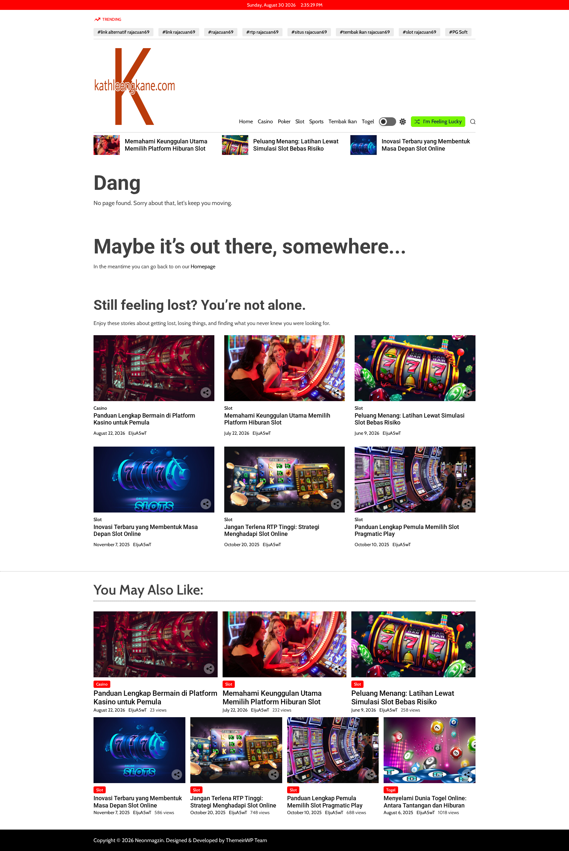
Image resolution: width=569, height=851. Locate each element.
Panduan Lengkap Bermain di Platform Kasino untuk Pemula (144, 419)
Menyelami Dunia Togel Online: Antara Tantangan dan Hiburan (425, 802)
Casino (265, 121)
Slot (299, 121)
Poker (284, 121)
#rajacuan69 (220, 32)
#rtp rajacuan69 (262, 32)
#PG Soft (458, 32)
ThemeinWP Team (246, 840)
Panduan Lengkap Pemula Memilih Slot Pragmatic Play (325, 802)
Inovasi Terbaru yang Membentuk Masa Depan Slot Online (426, 145)
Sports (316, 121)
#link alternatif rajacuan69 (123, 32)
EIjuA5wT (137, 433)
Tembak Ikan (343, 121)
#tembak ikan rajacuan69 (365, 32)
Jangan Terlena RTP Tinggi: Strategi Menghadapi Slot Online (271, 530)
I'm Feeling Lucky (442, 121)
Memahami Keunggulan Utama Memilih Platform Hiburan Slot (166, 145)
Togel (368, 121)
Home (246, 121)
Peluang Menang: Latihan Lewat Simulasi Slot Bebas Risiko (296, 145)
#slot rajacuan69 (419, 32)
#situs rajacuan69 (309, 32)
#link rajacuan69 (178, 32)
